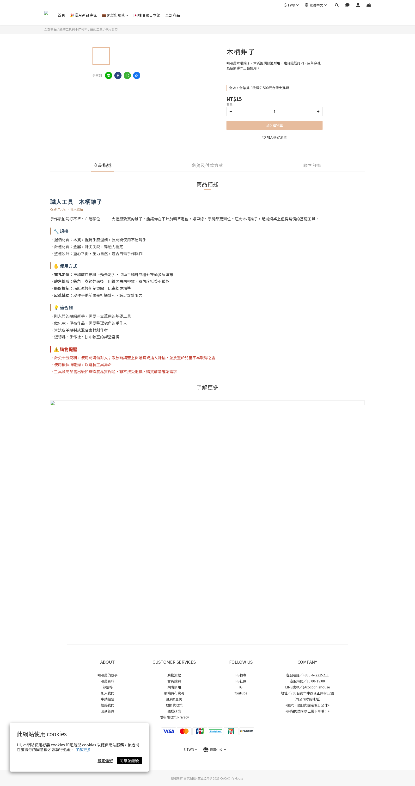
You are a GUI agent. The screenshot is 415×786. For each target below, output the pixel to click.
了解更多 (83, 749)
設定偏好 (105, 760)
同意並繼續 (129, 760)
